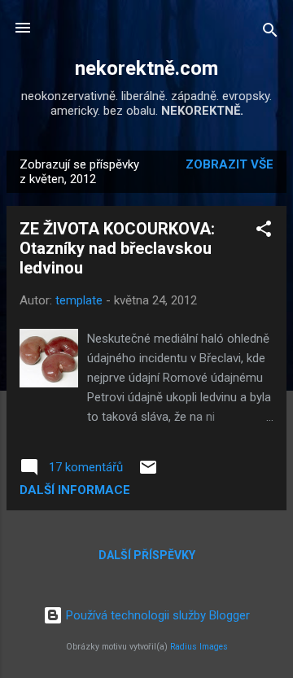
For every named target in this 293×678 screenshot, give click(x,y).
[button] (263, 231)
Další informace (75, 490)
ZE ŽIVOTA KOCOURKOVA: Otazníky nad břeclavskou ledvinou (117, 248)
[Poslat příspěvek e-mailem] (148, 473)
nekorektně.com (146, 68)
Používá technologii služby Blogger (156, 615)
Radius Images (199, 646)
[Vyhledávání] (270, 33)
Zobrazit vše (229, 164)
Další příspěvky (146, 555)
